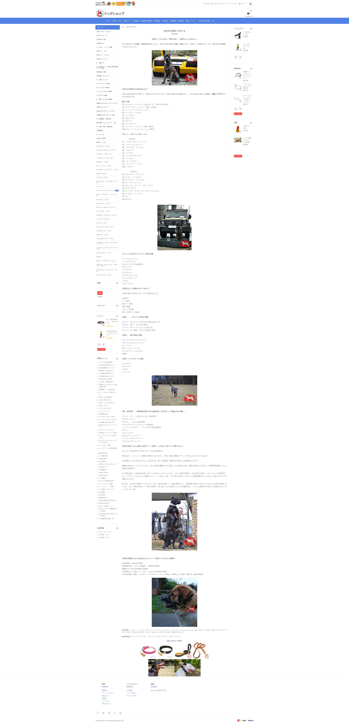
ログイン (243, 3)
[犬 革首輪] (161, 667)
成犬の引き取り (103, 475)
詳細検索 (99, 296)
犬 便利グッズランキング (106, 489)
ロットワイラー (166, 630)
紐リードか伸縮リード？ (106, 506)
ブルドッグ (135, 632)
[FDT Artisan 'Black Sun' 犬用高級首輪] (148, 650)
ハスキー (128, 632)
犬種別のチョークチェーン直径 (108, 432)
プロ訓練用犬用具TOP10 (106, 373)
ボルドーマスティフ (175, 636)
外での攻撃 (102, 461)
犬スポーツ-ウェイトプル (106, 430)
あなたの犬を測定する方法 (158, 690)
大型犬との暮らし (104, 472)
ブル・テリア (198, 630)
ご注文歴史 (129, 690)
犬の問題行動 (103, 470)
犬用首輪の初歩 (103, 414)
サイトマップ (105, 701)
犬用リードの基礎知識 (105, 397)
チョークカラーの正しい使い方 (108, 419)
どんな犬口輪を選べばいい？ (107, 365)
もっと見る (101, 349)
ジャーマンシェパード (187, 630)
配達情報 (104, 690)
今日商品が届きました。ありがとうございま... (112, 333)
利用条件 (104, 698)
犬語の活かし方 (103, 467)
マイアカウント (221, 3)
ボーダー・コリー (145, 632)
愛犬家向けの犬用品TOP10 (106, 370)
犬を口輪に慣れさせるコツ (106, 376)
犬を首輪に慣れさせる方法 (106, 422)
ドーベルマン (175, 630)
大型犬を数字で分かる (105, 400)
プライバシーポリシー (108, 693)
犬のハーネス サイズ (105, 532)
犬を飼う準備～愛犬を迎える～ (108, 500)
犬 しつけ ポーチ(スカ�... (247, 46)
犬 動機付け (103, 478)
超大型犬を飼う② (104, 503)
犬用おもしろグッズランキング (108, 464)
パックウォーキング (104, 411)
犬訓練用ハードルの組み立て (107, 389)
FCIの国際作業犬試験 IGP (106, 518)
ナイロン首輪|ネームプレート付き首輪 (247, 140)
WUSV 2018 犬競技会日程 (106, 481)
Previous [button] (99, 344)
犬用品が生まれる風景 (105, 379)
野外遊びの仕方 (103, 453)
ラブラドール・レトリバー (152, 630)
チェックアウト (233, 3)
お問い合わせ (105, 703)
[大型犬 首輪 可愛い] (174, 67)
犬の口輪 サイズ (104, 537)
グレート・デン (135, 636)
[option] (107, 324)
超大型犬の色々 (103, 497)
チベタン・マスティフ (147, 636)
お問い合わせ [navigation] (210, 3)
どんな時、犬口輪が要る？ (106, 381)
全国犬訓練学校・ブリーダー (107, 368)
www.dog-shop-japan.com (114, 720)
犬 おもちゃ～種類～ (105, 445)
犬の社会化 (102, 495)
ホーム (123, 27)
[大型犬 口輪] (174, 602)
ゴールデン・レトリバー (137, 630)
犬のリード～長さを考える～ (107, 402)
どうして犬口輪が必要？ (106, 362)
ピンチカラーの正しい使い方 (107, 416)
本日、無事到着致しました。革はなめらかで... (112, 321)
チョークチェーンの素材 (106, 483)
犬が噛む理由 (103, 458)
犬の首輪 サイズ (104, 534)
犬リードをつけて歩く (105, 408)
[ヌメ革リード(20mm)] (183, 650)
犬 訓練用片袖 (103, 456)
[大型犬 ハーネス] (174, 227)
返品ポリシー (105, 695)
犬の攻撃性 (102, 492)
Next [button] (103, 344)
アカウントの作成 (131, 695)
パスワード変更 (130, 693)
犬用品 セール (103, 405)
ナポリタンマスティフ (161, 636)
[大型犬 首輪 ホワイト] (174, 521)
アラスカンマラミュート (177, 632)
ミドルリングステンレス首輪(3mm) (247, 86)
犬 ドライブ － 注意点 (106, 486)
